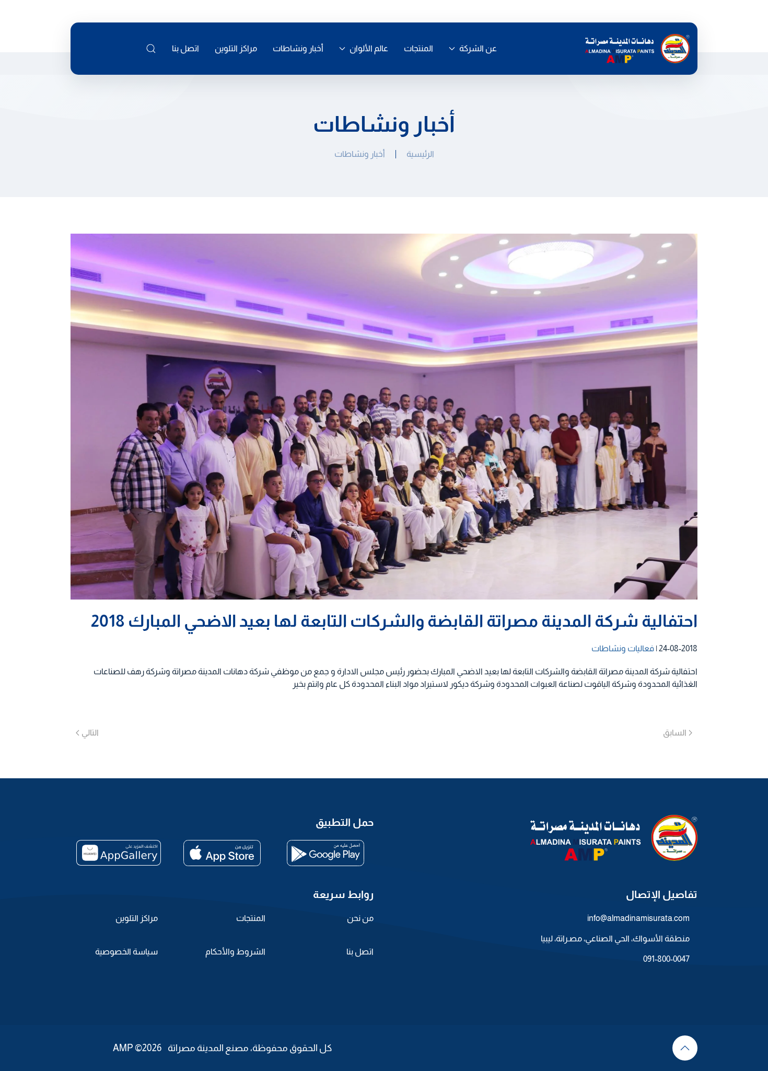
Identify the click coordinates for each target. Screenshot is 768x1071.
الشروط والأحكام (235, 951)
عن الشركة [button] (478, 48)
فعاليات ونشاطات (622, 648)
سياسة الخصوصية (126, 951)
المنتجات (418, 48)
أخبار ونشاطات (298, 48)
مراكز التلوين (236, 48)
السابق (674, 732)
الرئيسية (420, 153)
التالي (90, 732)
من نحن (360, 918)
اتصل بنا (185, 48)
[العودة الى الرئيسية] (637, 49)
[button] (151, 49)
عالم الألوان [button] (369, 48)
